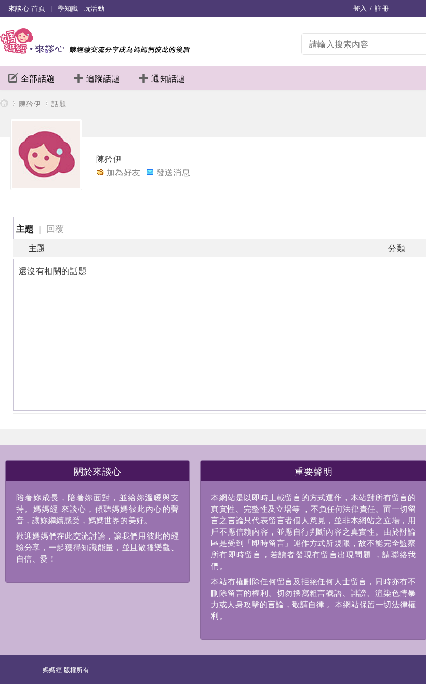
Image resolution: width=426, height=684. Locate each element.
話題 (58, 103)
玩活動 (94, 8)
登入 (360, 8)
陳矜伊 (30, 103)
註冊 (382, 8)
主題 (25, 228)
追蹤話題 (103, 78)
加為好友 (123, 172)
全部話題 (38, 78)
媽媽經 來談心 (4, 103)
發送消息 (173, 172)
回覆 (55, 228)
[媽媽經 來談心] (95, 51)
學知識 (68, 8)
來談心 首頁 (26, 8)
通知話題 (168, 78)
